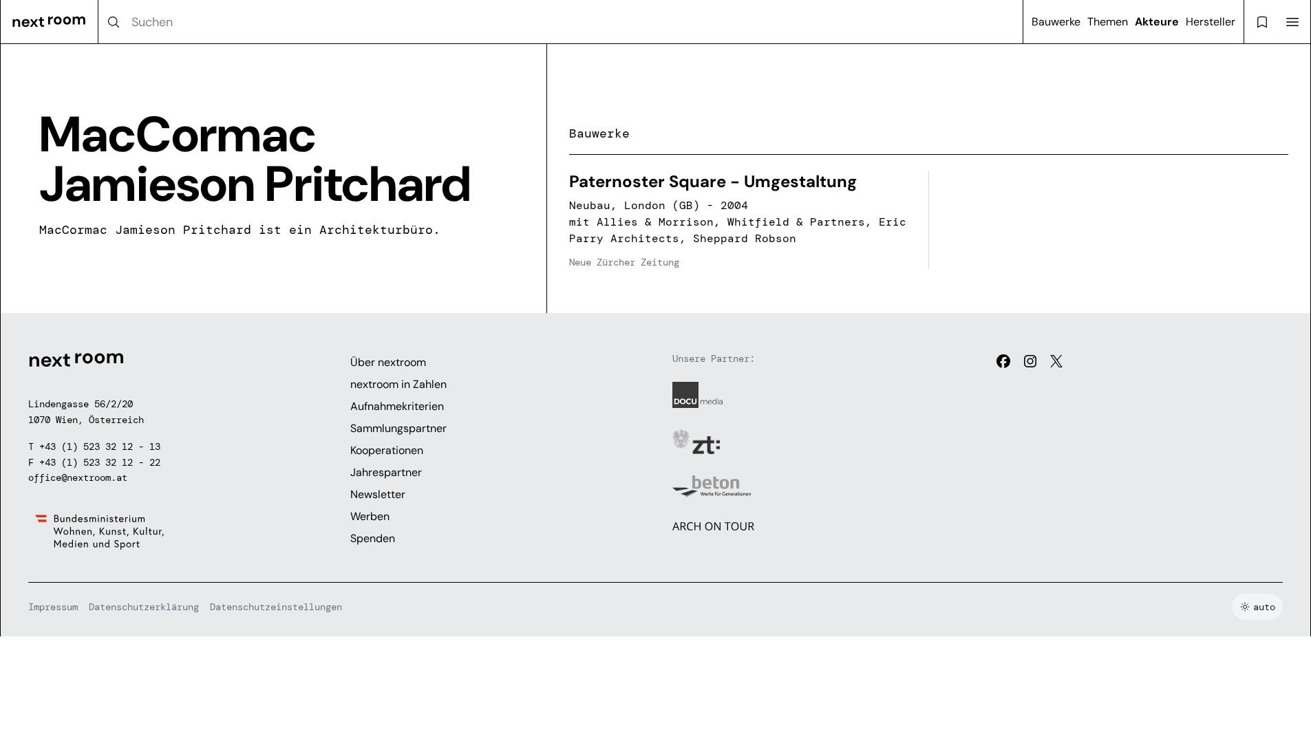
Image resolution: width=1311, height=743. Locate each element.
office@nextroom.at (77, 477)
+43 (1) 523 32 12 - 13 (99, 446)
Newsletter (377, 494)
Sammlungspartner (398, 428)
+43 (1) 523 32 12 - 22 (99, 462)
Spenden (372, 538)
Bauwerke (1056, 21)
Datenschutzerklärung (144, 607)
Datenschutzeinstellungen (276, 607)
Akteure (1157, 21)
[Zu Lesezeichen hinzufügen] (899, 189)
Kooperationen (386, 450)
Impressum (53, 607)
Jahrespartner (386, 472)
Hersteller (1210, 21)
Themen (1107, 21)
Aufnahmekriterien (397, 406)
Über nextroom (388, 362)
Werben (370, 516)
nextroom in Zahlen (398, 384)
